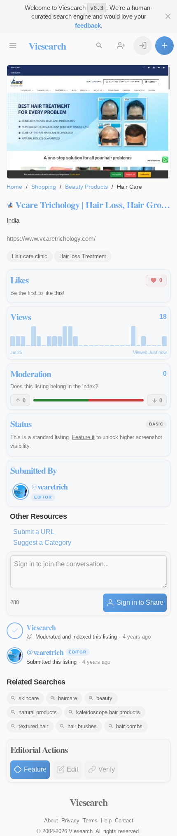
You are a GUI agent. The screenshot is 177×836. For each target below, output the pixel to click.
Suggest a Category (42, 542)
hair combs (129, 726)
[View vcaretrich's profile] (15, 655)
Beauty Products (86, 186)
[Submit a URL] (164, 45)
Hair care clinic (29, 256)
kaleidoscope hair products (108, 712)
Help (106, 820)
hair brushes (82, 726)
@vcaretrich (44, 652)
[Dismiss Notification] (168, 16)
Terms (90, 820)
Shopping (43, 186)
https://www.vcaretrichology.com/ (51, 238)
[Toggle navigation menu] (12, 45)
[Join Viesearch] (121, 45)
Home (14, 186)
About (51, 820)
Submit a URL (33, 531)
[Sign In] (142, 45)
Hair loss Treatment (82, 256)
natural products (38, 712)
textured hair (33, 726)
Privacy (70, 820)
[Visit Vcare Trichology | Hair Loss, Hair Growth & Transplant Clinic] (88, 122)
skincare (29, 698)
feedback (88, 25)
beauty (104, 698)
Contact (124, 820)
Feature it (83, 437)
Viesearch (47, 45)
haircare (67, 698)
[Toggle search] (99, 45)
